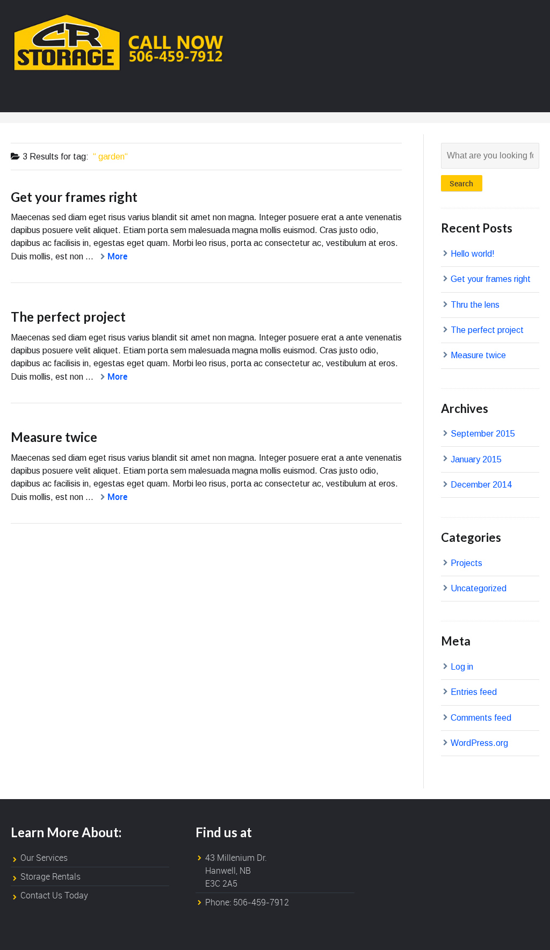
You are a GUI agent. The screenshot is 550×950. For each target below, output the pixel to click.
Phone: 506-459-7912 (247, 902)
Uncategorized (478, 588)
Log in (462, 666)
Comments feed (481, 717)
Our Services (44, 858)
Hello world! (473, 253)
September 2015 (483, 433)
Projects (466, 563)
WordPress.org (479, 743)
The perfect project (68, 316)
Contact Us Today (54, 895)
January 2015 (476, 459)
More (117, 256)
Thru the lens (475, 304)
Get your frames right (74, 197)
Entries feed (474, 692)
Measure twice (54, 437)
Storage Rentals (50, 876)
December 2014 (481, 484)
